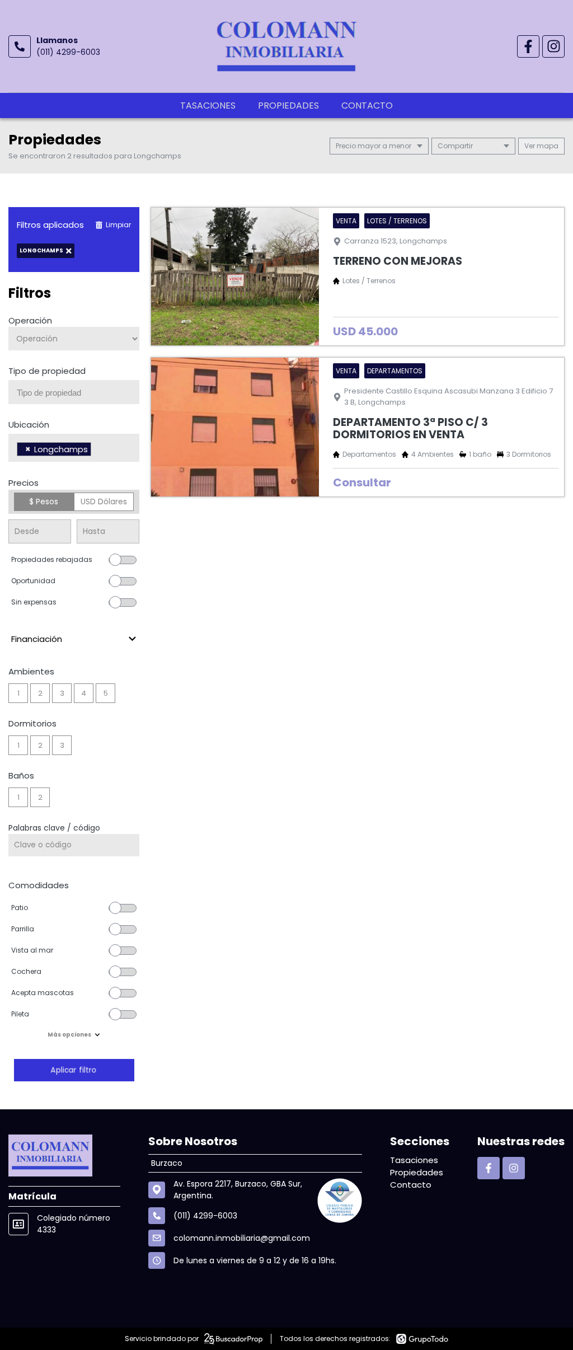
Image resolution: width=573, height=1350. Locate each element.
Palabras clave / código (54, 827)
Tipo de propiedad (47, 371)
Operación (30, 320)
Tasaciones (208, 105)
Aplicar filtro (74, 1070)
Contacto (367, 105)
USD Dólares (104, 501)
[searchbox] (78, 393)
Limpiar (118, 224)
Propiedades (288, 105)
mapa (546, 146)
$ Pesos (43, 501)
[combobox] (73, 392)
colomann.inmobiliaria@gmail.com (241, 1238)
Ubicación (28, 424)
